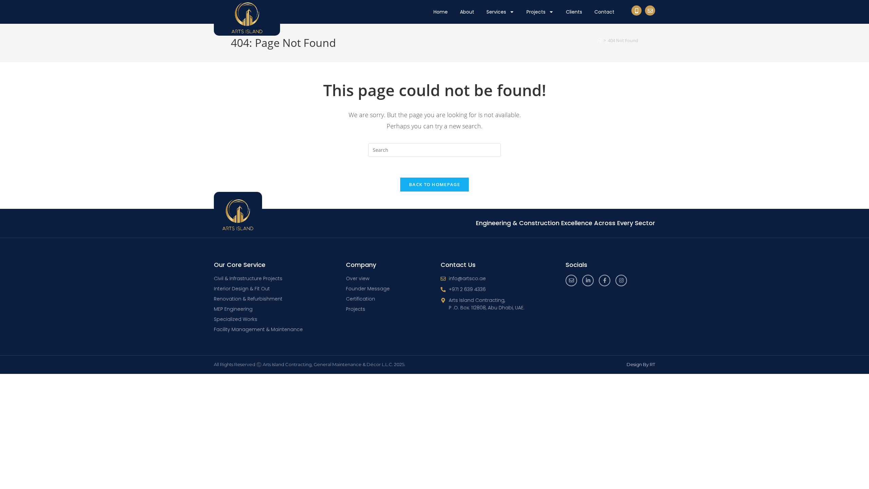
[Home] (599, 40)
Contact (604, 12)
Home (440, 12)
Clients (574, 12)
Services (496, 12)
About (467, 12)
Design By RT (641, 364)
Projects (536, 12)
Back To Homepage (434, 184)
